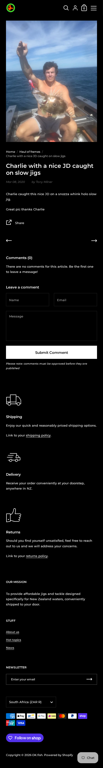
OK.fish (37, 755)
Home (10, 151)
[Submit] (89, 679)
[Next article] (94, 241)
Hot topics (13, 640)
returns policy (37, 556)
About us (12, 632)
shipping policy (38, 435)
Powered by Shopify (58, 755)
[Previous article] (9, 241)
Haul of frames (29, 151)
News (10, 647)
